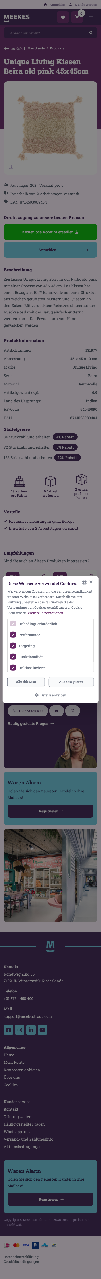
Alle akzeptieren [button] (71, 682)
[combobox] (84, 582)
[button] (50, 695)
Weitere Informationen (45, 613)
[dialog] (51, 639)
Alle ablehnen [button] (26, 681)
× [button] (91, 582)
